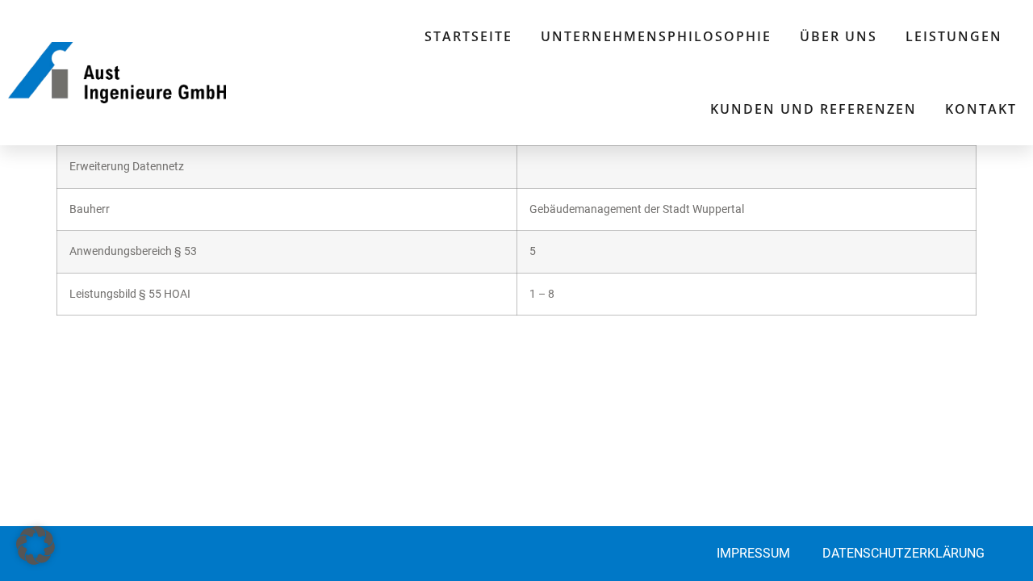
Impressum (753, 553)
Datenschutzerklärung (903, 553)
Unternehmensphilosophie (656, 36)
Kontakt (981, 109)
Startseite (468, 36)
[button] (35, 545)
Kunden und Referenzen (813, 109)
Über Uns (838, 36)
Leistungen (953, 36)
